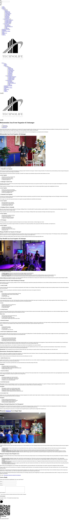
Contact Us (6, 91)
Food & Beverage (9, 80)
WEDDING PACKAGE (8, 85)
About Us (5, 64)
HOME (5, 63)
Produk (5, 65)
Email (1, 483)
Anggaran (8, 411)
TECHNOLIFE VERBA (8, 87)
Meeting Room (10, 68)
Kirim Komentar (2, 496)
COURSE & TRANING (12, 76)
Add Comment (2, 492)
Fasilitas (7, 66)
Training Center (10, 69)
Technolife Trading (11, 79)
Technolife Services (11, 78)
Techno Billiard (10, 71)
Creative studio (10, 72)
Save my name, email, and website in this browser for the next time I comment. (13, 494)
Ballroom (9, 67)
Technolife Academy (11, 77)
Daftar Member (6, 89)
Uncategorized (4, 127)
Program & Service (9, 75)
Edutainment (10, 74)
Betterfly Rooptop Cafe (12, 83)
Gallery (5, 88)
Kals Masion (10, 81)
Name (1, 481)
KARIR (5, 90)
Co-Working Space (11, 70)
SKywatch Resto (10, 82)
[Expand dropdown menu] (12, 80)
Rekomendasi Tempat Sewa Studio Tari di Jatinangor (12, 475)
